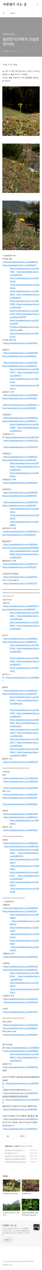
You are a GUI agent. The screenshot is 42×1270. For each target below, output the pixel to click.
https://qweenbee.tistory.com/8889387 (20, 492)
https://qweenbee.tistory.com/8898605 (20, 395)
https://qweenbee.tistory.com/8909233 (20, 762)
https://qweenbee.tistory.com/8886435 (19, 642)
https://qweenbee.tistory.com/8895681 (20, 544)
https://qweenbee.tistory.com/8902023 (19, 797)
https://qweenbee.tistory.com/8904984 (20, 1025)
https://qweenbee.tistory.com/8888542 (20, 908)
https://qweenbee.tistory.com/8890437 (20, 966)
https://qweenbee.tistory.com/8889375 (20, 1093)
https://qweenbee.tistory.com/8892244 (21, 440)
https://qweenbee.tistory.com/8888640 (20, 843)
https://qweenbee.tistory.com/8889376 (20, 1119)
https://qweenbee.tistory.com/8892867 (20, 830)
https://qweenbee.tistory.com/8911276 (20, 583)
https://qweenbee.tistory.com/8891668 (21, 362)
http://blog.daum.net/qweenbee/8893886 (20, 547)
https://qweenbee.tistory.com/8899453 (20, 957)
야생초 (16, 1146)
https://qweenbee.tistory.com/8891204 (20, 794)
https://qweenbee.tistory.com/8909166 (20, 577)
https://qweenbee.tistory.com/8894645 (20, 814)
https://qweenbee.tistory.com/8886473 (19, 421)
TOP (37, 1262)
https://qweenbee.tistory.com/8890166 (19, 356)
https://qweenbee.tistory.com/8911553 (20, 1012)
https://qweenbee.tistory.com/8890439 (19, 694)
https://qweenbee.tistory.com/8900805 (21, 788)
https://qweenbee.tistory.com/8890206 (21, 846)
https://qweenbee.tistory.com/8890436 (19, 911)
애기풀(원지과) (10, 1153)
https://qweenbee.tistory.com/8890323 (21, 502)
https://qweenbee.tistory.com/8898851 (21, 1051)
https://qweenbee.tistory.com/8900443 (19, 366)
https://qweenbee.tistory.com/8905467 (21, 1002)
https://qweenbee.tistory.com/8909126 (20, 1129)
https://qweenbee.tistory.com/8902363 (19, 398)
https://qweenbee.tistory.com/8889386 (20, 353)
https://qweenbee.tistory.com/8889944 (20, 262)
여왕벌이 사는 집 (14, 4)
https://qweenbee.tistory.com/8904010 (20, 999)
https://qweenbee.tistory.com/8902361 (19, 567)
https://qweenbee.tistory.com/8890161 (20, 457)
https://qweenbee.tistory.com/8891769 (19, 505)
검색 (32, 4)
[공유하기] (11, 1136)
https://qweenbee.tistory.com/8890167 (19, 265)
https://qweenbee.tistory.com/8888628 (20, 418)
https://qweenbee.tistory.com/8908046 (20, 1028)
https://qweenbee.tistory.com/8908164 (20, 483)
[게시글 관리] (14, 1136)
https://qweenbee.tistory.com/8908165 (20, 1034)
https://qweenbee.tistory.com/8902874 (21, 447)
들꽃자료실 (9, 1146)
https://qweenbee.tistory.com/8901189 (19, 460)
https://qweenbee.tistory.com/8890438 (20, 970)
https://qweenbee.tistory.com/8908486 (20, 804)
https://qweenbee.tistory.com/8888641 (20, 638)
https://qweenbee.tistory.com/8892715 (20, 564)
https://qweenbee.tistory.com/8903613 (20, 405)
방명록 (12, 13)
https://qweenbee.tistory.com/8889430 (20, 778)
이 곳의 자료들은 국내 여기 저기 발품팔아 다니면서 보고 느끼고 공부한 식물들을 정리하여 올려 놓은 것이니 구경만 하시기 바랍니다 (16, 1232)
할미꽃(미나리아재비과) (13, 1150)
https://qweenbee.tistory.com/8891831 (22, 437)
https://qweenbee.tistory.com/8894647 (21, 817)
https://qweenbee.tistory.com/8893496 (21, 781)
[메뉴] (37, 4)
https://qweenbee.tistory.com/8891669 (20, 343)
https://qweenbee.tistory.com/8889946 (19, 496)
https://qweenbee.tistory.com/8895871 (20, 606)
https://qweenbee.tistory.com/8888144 (20, 690)
